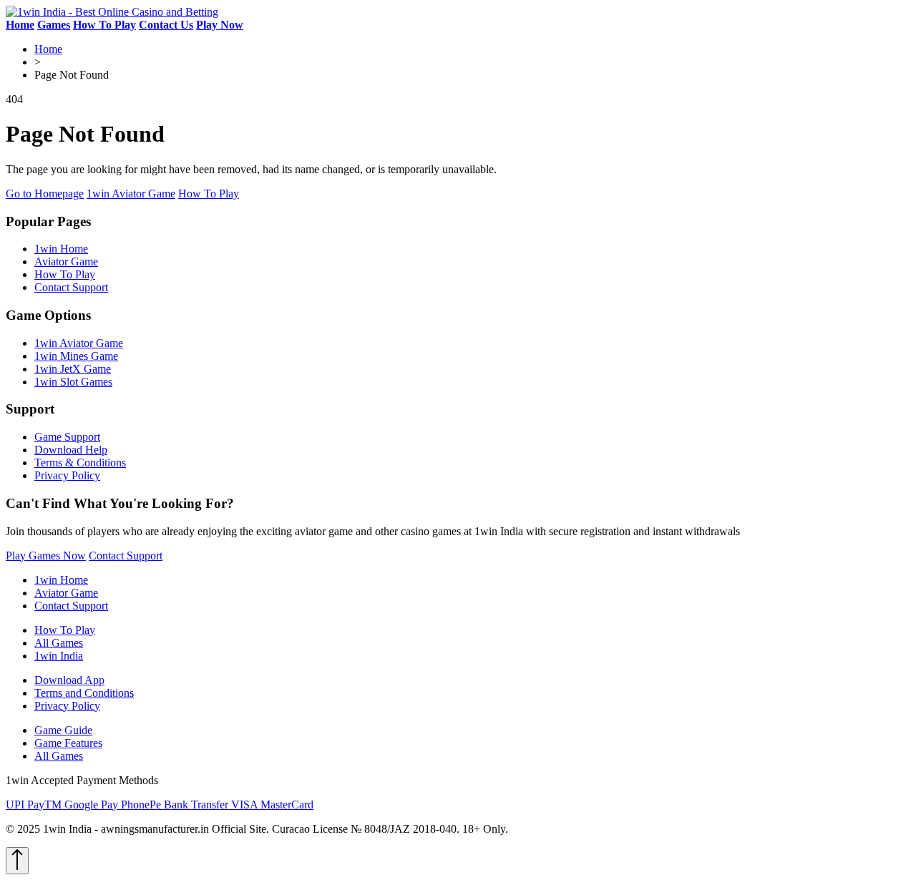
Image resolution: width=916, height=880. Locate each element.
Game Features (68, 743)
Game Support (67, 437)
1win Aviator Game (131, 193)
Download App (69, 680)
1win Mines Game (76, 356)
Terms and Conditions (84, 693)
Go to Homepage (45, 193)
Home (48, 49)
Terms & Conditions (80, 462)
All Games (58, 643)
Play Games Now (46, 555)
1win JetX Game (72, 369)
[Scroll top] (17, 860)
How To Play (208, 193)
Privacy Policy (67, 475)
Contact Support (71, 287)
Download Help (70, 450)
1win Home (61, 249)
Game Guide (63, 730)
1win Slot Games (73, 382)
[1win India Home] (112, 12)
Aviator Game (66, 261)
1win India (58, 656)
